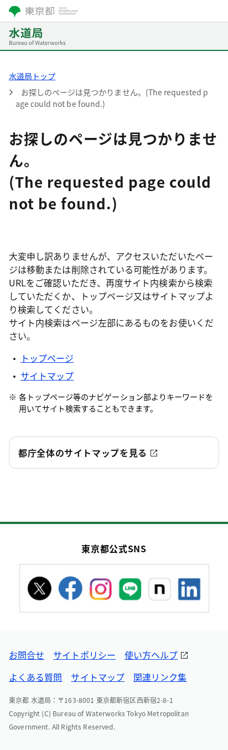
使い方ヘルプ (151, 654)
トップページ (47, 357)
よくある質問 (35, 677)
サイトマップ (47, 375)
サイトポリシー (84, 654)
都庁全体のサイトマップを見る (82, 452)
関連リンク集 (159, 677)
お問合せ (26, 654)
